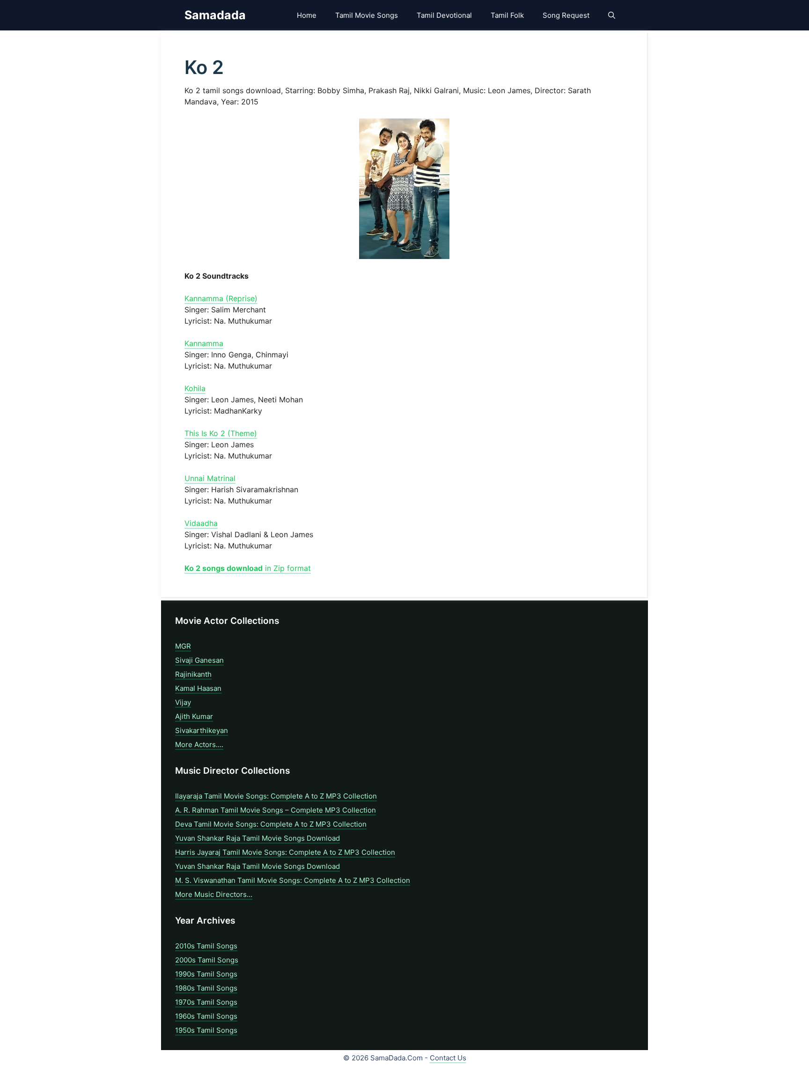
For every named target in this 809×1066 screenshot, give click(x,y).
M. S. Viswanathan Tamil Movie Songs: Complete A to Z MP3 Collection (292, 880)
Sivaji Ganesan (199, 660)
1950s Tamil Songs (206, 1030)
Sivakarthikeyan (201, 730)
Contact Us (448, 1057)
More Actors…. (199, 744)
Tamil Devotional (444, 15)
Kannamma (203, 343)
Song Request (566, 15)
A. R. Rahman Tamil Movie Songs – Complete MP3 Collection (275, 810)
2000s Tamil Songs (206, 959)
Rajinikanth (193, 674)
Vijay (183, 702)
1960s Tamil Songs (206, 1016)
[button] (612, 15)
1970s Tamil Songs (206, 1002)
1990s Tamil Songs (206, 974)
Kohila (195, 388)
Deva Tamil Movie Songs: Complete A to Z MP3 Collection (271, 824)
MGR (183, 646)
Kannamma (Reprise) (220, 298)
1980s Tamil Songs (206, 988)
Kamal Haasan (198, 688)
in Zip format (247, 568)
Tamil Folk (507, 15)
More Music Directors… (213, 894)
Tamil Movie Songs (366, 15)
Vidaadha (201, 523)
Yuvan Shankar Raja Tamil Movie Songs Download (257, 838)
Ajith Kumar (194, 716)
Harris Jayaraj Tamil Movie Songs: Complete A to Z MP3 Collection (285, 852)
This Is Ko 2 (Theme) (220, 433)
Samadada (215, 15)
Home (306, 15)
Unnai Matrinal (209, 478)
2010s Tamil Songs (206, 945)
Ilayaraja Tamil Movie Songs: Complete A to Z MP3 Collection (276, 796)
